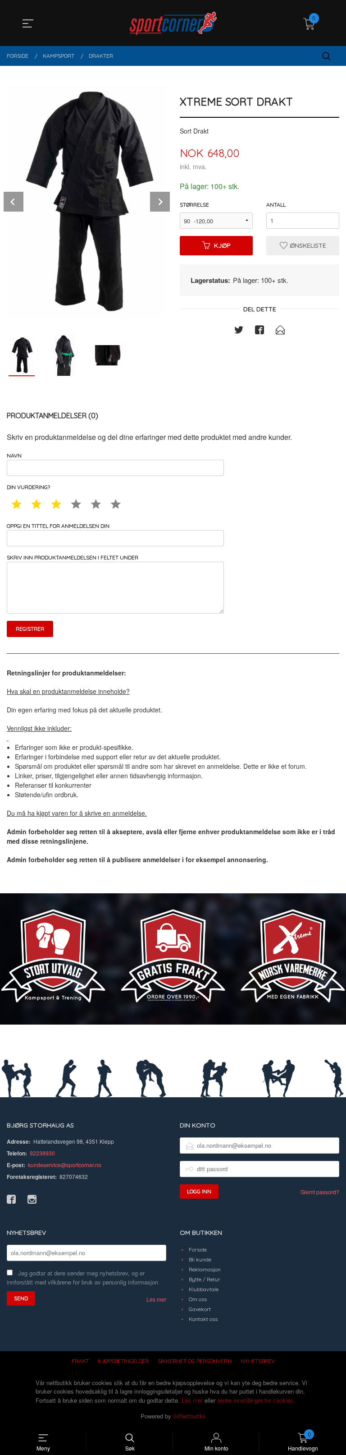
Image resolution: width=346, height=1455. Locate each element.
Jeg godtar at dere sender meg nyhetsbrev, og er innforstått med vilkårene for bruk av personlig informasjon (82, 1278)
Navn (14, 455)
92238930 (42, 1153)
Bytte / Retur (204, 1279)
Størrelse (194, 204)
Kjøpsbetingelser (123, 1361)
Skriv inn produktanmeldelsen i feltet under (72, 557)
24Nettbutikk (189, 1416)
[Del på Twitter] (239, 331)
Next (160, 202)
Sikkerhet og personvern (195, 1361)
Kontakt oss (203, 1319)
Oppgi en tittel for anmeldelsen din (58, 525)
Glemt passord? (319, 1192)
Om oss (198, 1299)
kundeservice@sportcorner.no (64, 1165)
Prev (13, 202)
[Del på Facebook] (259, 331)
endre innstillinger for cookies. (256, 1400)
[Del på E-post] (280, 331)
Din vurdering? (28, 487)
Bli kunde (200, 1259)
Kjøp (222, 245)
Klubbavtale (204, 1289)
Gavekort (200, 1309)
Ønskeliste (307, 245)
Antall (276, 204)
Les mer (156, 1299)
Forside (198, 1249)
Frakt (80, 1361)
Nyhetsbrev (258, 1361)
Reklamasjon (205, 1269)
